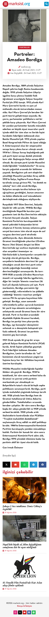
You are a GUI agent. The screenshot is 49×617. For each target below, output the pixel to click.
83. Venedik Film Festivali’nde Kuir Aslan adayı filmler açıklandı (22, 584)
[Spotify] (34, 612)
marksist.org (26, 67)
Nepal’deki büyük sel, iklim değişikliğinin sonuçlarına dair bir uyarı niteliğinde (22, 546)
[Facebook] (29, 612)
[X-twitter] (20, 612)
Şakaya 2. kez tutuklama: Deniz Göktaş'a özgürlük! (22, 508)
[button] (46, 4)
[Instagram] (15, 612)
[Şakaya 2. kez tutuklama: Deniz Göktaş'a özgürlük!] (24, 490)
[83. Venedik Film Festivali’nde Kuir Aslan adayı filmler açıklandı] (24, 566)
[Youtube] (25, 612)
